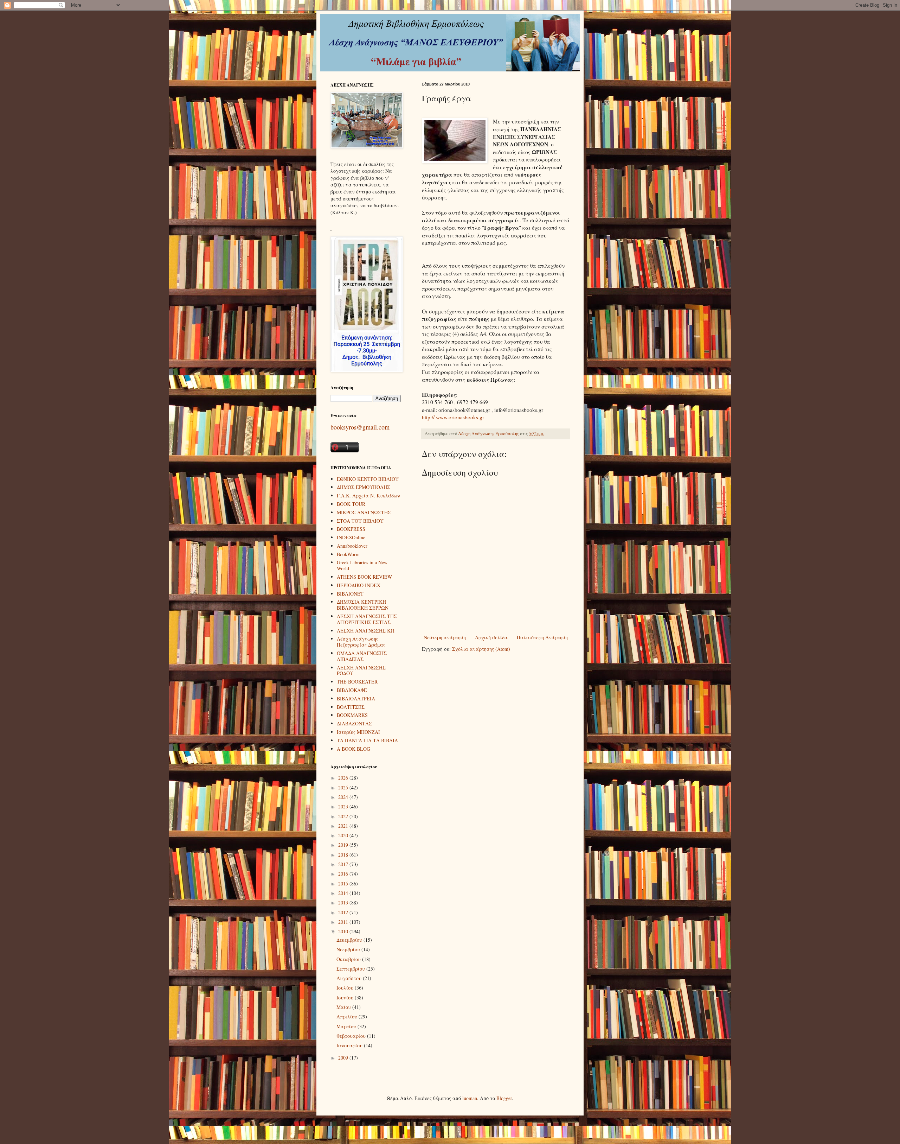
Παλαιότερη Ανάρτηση (542, 637)
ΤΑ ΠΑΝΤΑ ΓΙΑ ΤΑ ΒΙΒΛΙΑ (367, 740)
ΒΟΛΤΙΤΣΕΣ (351, 707)
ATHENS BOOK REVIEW (364, 576)
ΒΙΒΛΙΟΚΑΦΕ (352, 690)
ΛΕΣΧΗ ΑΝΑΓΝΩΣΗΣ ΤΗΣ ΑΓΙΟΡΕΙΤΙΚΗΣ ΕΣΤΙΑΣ (367, 619)
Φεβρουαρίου (351, 1035)
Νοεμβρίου (348, 949)
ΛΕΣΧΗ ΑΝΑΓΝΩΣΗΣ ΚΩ (365, 630)
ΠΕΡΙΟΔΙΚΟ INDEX (358, 585)
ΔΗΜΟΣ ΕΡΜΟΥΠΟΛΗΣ (363, 487)
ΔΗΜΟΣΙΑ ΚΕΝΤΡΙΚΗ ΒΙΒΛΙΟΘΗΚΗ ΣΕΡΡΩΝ (362, 604)
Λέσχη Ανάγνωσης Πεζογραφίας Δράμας (361, 641)
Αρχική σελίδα (491, 637)
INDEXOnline (351, 537)
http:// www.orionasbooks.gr (453, 417)
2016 (343, 873)
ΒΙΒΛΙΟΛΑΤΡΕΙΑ (356, 698)
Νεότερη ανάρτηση (445, 637)
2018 (343, 854)
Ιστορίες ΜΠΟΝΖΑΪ (358, 732)
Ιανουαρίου (350, 1045)
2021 (343, 825)
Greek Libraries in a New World (362, 565)
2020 (343, 835)
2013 (343, 902)
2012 (343, 912)
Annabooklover (352, 545)
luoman (469, 1098)
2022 (343, 816)
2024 (343, 797)
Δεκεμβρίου (350, 939)
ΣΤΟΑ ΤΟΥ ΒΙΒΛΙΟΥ (360, 520)
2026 (343, 777)
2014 (343, 893)
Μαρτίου (347, 1026)
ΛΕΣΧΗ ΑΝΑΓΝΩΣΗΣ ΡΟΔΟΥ (361, 670)
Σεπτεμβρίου (351, 968)
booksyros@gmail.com (360, 427)
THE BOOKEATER (357, 681)
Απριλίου (347, 1016)
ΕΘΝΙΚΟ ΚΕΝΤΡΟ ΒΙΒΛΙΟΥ (368, 479)
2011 (343, 922)
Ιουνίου (345, 997)
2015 (343, 883)
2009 (343, 1057)
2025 (343, 787)
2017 (343, 864)
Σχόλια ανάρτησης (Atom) (481, 649)
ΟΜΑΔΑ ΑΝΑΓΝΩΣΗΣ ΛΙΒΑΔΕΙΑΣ (362, 656)
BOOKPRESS (351, 529)
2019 (343, 844)
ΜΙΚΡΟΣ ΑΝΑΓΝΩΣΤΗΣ (364, 512)
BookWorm (348, 554)
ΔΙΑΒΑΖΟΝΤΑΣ (354, 723)
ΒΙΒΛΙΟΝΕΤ (350, 593)
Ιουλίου (345, 987)
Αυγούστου (349, 978)
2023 (343, 806)
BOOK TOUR (351, 504)
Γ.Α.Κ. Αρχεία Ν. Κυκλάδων (368, 495)
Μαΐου (344, 1007)
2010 (343, 931)
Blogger (504, 1098)
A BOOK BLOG (353, 748)
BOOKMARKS (352, 715)
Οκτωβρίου (349, 959)
